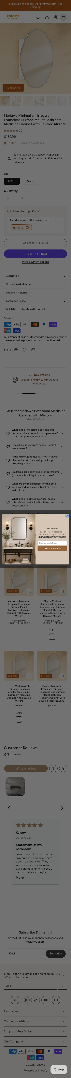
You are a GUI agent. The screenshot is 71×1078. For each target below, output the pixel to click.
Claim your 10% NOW (52, 548)
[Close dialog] (66, 515)
